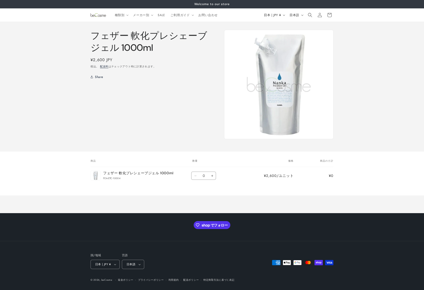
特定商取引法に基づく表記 (218, 280)
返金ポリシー (125, 280)
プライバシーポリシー (151, 280)
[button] (121, 15)
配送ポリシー (191, 280)
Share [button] (99, 77)
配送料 (104, 66)
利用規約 (173, 280)
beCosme (106, 280)
